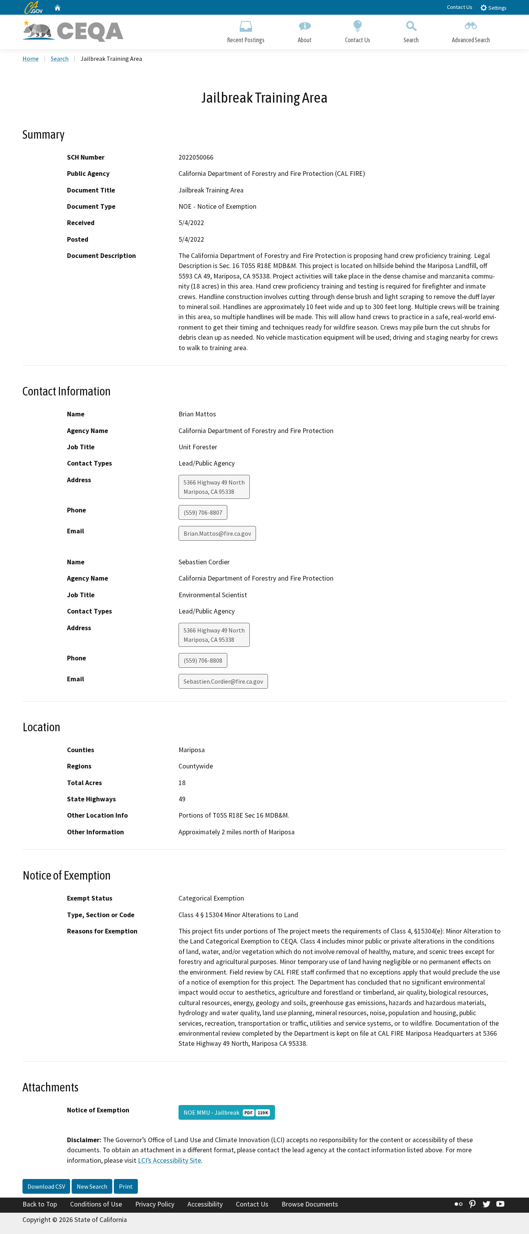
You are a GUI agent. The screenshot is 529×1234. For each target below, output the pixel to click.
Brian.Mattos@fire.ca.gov (217, 533)
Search (411, 39)
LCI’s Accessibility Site (169, 1160)
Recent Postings (245, 39)
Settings (496, 8)
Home (30, 58)
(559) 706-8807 (203, 512)
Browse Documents (310, 1204)
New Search (92, 1186)
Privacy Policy (154, 1204)
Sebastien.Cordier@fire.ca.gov (223, 681)
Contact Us (459, 6)
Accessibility (205, 1204)
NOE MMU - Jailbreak (226, 1112)
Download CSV (46, 1186)
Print (126, 1186)
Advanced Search (471, 39)
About (305, 39)
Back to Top (39, 1204)
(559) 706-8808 (203, 660)
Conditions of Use (96, 1204)
